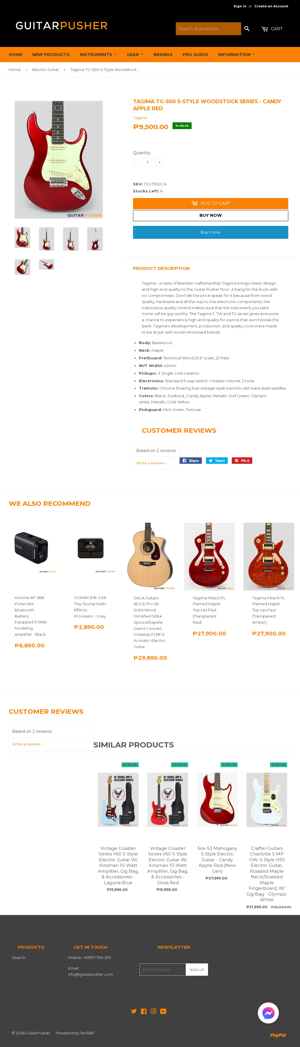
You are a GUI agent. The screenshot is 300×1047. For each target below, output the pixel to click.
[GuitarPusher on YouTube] (163, 1012)
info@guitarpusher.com (90, 974)
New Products (51, 54)
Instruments (96, 54)
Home (15, 54)
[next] (285, 833)
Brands (163, 54)
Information (235, 54)
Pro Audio (195, 54)
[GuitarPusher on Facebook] (144, 1012)
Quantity (142, 152)
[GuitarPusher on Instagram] (153, 1012)
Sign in (239, 6)
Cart (276, 28)
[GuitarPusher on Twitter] (134, 1012)
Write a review (150, 463)
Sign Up (197, 969)
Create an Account (271, 6)
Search (18, 957)
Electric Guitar (45, 69)
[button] (268, 1014)
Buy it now (210, 232)
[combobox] (208, 28)
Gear (133, 54)
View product (118, 806)
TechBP (87, 1033)
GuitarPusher (38, 1033)
